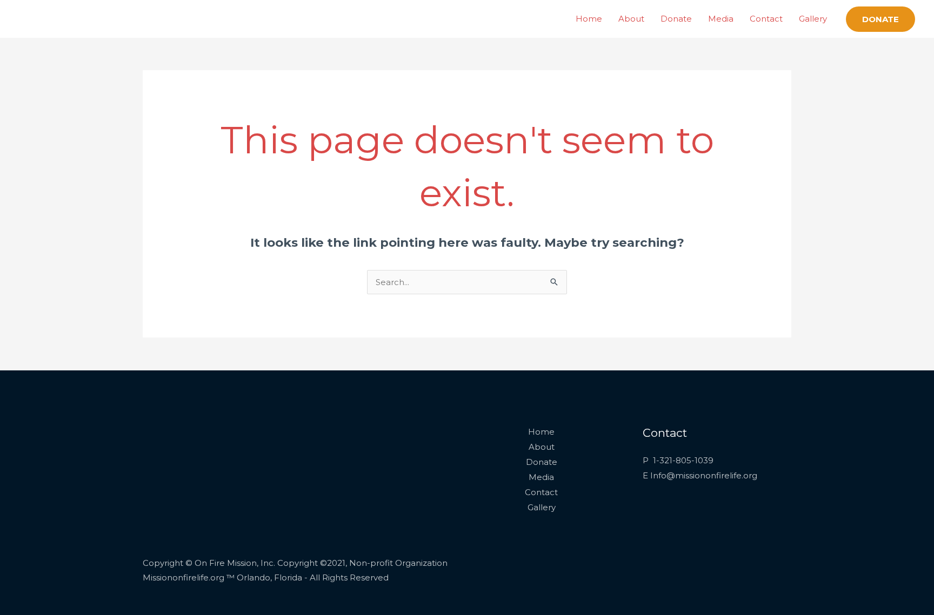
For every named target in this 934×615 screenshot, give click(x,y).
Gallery (813, 18)
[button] (880, 19)
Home (589, 18)
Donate (676, 18)
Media (720, 18)
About (631, 18)
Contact (766, 18)
